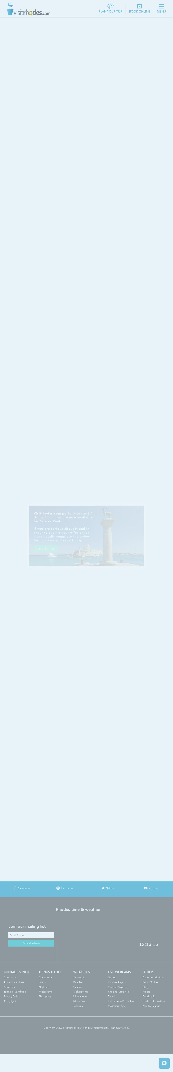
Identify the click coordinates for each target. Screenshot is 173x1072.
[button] (139, 510)
